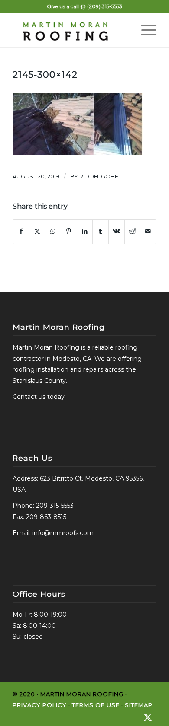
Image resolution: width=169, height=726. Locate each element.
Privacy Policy (40, 704)
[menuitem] (144, 30)
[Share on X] (37, 232)
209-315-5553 (55, 505)
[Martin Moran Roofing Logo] (70, 30)
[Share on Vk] (116, 232)
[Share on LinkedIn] (85, 232)
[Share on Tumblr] (100, 232)
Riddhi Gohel (100, 176)
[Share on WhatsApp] (53, 232)
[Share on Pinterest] (69, 232)
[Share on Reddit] (132, 232)
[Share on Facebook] (21, 232)
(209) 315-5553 (104, 6)
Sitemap (139, 704)
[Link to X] (147, 717)
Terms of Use (96, 704)
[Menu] (144, 30)
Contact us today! (39, 397)
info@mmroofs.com (63, 533)
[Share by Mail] (148, 232)
